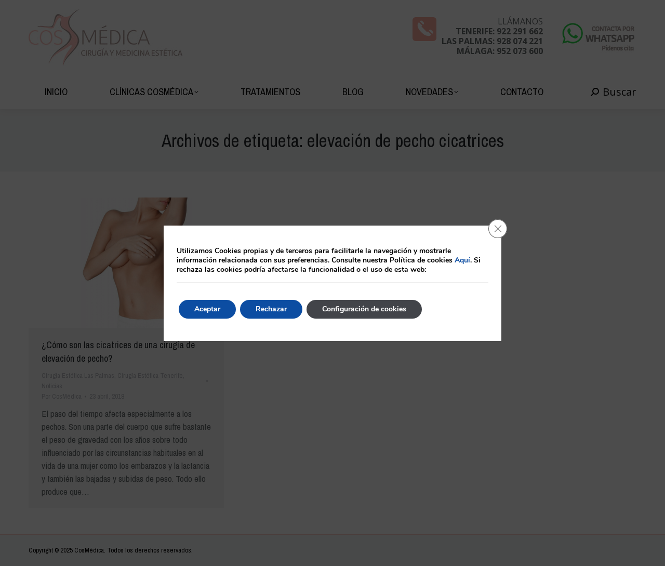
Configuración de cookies (364, 309)
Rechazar (271, 309)
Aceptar (207, 309)
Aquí (462, 260)
